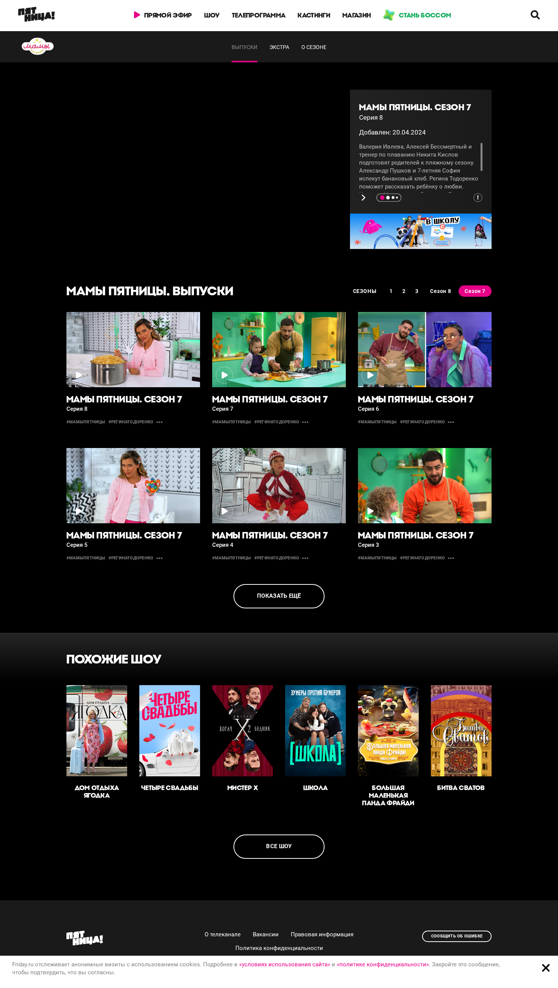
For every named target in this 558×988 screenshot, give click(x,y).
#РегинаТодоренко (131, 422)
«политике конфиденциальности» (383, 964)
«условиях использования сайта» (284, 964)
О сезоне (313, 47)
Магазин (356, 15)
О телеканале (223, 934)
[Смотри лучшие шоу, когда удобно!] (36, 15)
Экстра (279, 47)
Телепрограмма (258, 15)
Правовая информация (322, 934)
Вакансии (266, 934)
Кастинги (314, 15)
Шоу (212, 15)
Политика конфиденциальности (279, 948)
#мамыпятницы (86, 422)
